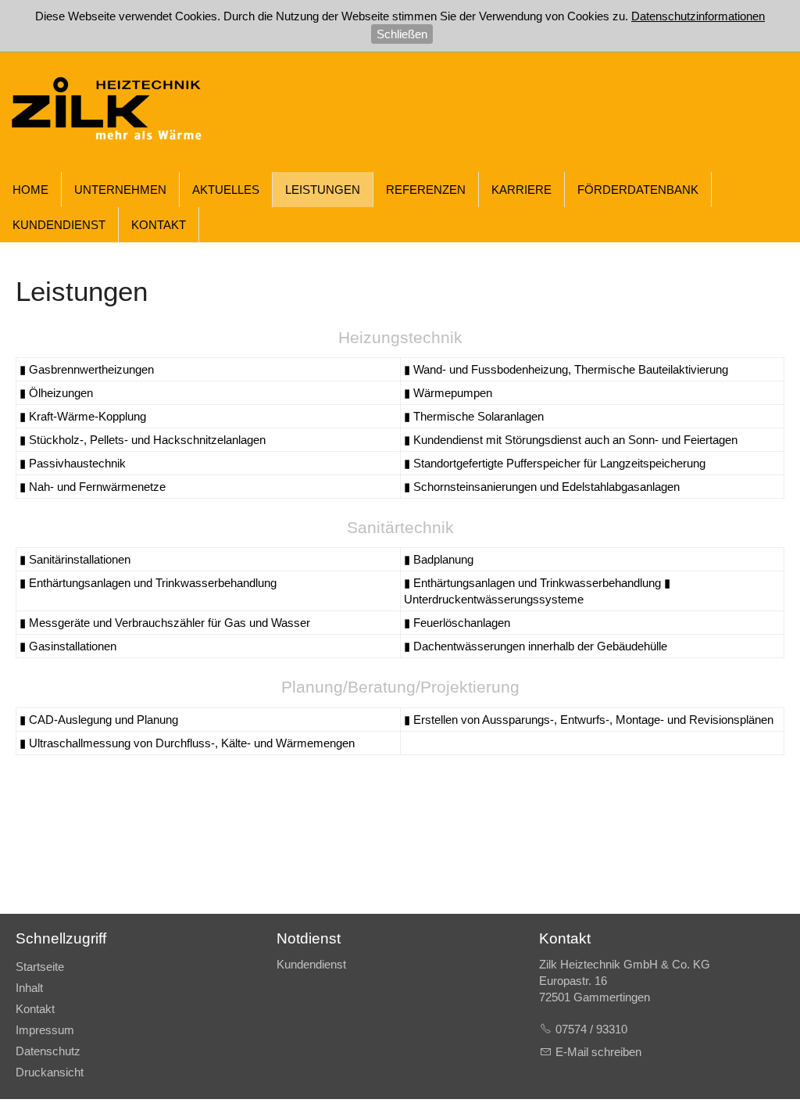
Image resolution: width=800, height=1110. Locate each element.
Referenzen (426, 189)
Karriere (521, 189)
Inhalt (29, 987)
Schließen (402, 34)
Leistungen (322, 189)
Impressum (45, 1030)
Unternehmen (120, 189)
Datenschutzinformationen (698, 16)
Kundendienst (58, 224)
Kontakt (158, 224)
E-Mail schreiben (598, 1051)
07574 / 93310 (591, 1029)
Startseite (40, 966)
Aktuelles (225, 189)
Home (30, 189)
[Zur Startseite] (117, 112)
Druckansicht (50, 1072)
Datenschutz (48, 1051)
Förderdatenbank (637, 189)
